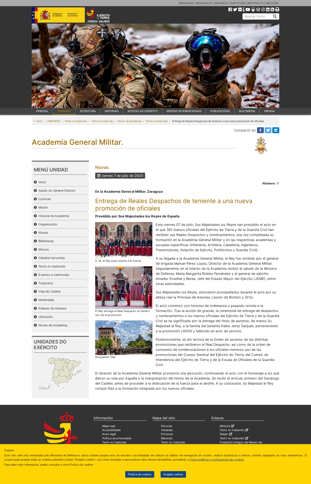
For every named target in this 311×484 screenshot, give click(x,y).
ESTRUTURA (88, 111)
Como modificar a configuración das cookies (217, 459)
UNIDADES (64, 111)
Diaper (224, 434)
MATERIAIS (112, 111)
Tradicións (45, 283)
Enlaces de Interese (51, 308)
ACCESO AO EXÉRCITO (143, 111)
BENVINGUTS (204, 3)
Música (43, 249)
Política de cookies (139, 474)
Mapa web (108, 426)
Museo (42, 232)
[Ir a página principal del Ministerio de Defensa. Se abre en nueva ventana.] (58, 14)
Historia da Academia (53, 216)
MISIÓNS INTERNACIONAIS (184, 111)
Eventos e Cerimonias (53, 275)
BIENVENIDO (186, 3)
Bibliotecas (45, 241)
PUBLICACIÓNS (220, 111)
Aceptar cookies (173, 474)
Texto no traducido (76, 121)
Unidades (167, 430)
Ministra (225, 426)
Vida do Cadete (49, 291)
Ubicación (45, 317)
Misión (42, 207)
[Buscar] (275, 16)
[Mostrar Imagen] (123, 240)
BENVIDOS (221, 3)
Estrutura (167, 434)
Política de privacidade (116, 438)
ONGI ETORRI (237, 3)
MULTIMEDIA (247, 111)
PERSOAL (42, 111)
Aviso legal (109, 434)
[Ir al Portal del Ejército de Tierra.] (103, 14)
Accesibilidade (111, 430)
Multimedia (45, 300)
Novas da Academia (129, 121)
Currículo (44, 199)
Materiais (167, 438)
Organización (47, 224)
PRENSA (269, 111)
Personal (166, 426)
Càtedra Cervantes (51, 258)
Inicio (39, 121)
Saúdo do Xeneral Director (56, 190)
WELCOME (272, 3)
